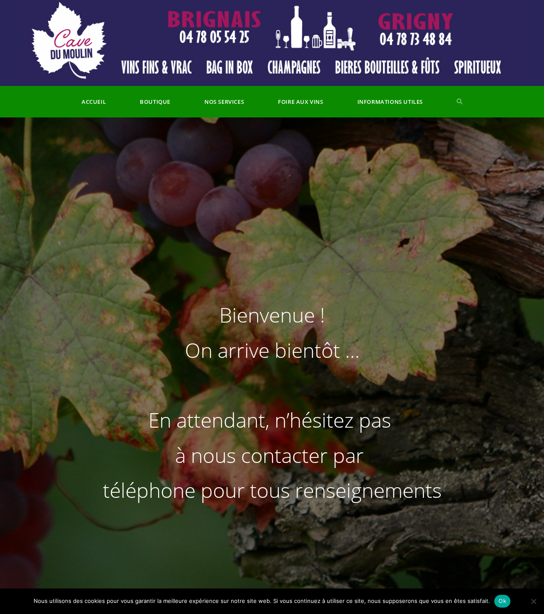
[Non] (533, 601)
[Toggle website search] (459, 101)
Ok (502, 600)
